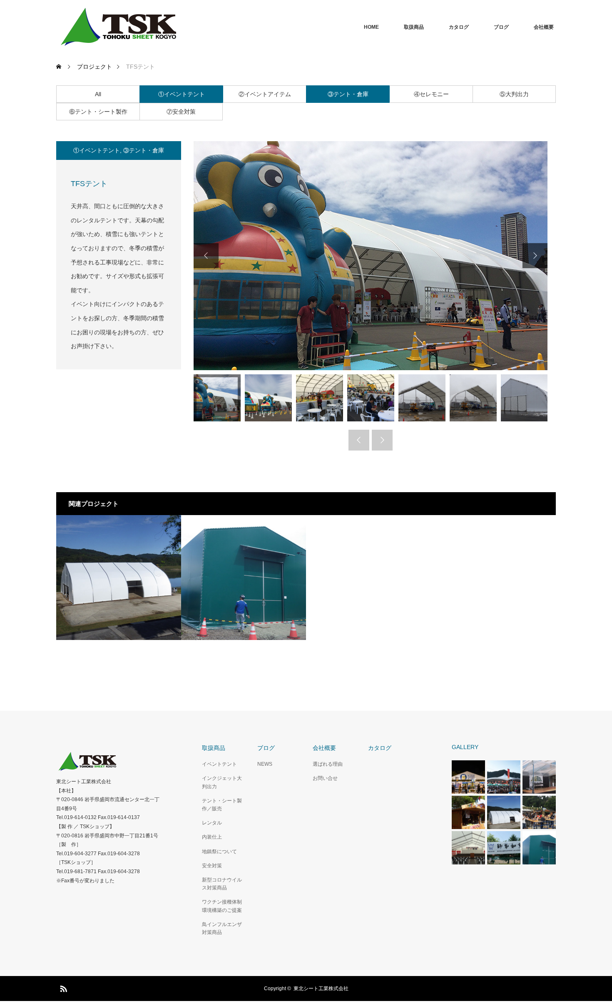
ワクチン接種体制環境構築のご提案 (222, 906)
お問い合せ (325, 778)
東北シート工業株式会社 (321, 988)
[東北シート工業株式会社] (118, 27)
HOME (371, 27)
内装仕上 (212, 837)
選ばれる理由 (328, 764)
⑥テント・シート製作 (98, 111)
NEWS (264, 764)
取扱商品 (414, 27)
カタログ (459, 27)
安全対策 (212, 866)
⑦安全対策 (181, 111)
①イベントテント (181, 94)
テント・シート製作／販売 (222, 805)
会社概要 (544, 27)
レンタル (212, 823)
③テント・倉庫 (348, 94)
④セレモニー (431, 94)
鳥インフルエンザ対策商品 (222, 928)
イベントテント (219, 764)
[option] (370, 255)
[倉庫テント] (243, 577)
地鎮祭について (219, 851)
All (98, 94)
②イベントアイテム (265, 94)
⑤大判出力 (514, 94)
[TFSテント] (118, 577)
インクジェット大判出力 (222, 782)
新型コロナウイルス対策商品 (222, 884)
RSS (62, 987)
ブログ (501, 27)
